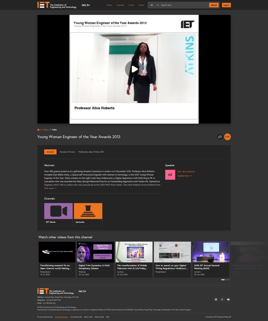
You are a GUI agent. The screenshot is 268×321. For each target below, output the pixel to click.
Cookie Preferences (61, 317)
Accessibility (75, 317)
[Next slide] (234, 260)
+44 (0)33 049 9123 (53, 300)
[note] (227, 136)
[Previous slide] (34, 260)
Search (214, 5)
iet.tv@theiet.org (48, 303)
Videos (109, 5)
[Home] (63, 5)
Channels (120, 5)
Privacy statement (44, 317)
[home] (38, 130)
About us (87, 317)
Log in (226, 5)
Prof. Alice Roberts (186, 171)
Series (141, 5)
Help (107, 317)
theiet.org (98, 317)
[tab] (223, 279)
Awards (50, 152)
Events (131, 5)
